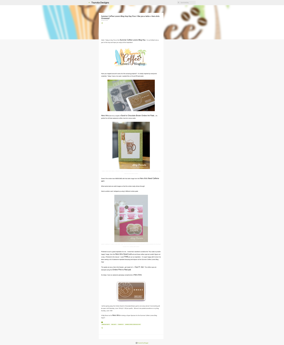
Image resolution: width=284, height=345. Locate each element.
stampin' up (120, 324)
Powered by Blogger (142, 343)
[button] (102, 23)
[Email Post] (102, 322)
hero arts (113, 324)
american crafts (106, 324)
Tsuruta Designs (100, 2)
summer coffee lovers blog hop (133, 324)
